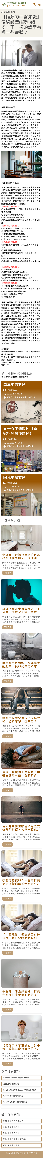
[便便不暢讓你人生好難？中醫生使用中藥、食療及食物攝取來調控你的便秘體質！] (21, 768)
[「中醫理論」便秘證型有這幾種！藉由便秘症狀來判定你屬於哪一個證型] (21, 930)
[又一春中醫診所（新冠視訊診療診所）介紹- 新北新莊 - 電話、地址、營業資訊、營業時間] (21, 448)
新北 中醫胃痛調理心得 (13, 1121)
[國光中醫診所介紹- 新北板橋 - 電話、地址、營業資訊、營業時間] (21, 495)
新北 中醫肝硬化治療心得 (14, 1139)
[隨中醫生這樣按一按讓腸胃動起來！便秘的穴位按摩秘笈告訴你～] (21, 659)
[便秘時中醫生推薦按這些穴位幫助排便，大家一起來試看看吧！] (21, 822)
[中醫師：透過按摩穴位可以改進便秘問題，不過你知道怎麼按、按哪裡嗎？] (21, 551)
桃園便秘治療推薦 (11, 1084)
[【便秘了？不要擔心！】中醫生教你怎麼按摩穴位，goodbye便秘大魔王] (21, 1041)
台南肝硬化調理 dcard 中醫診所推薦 (19, 1090)
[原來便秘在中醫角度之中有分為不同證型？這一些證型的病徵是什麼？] (21, 605)
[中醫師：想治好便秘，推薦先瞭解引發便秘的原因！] (21, 986)
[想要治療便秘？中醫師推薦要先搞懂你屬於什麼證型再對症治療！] (21, 876)
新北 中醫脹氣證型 (11, 1145)
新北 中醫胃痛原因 (11, 1133)
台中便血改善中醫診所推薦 (15, 1102)
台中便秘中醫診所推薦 (13, 1096)
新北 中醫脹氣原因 (11, 1127)
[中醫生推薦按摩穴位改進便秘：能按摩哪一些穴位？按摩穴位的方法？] (21, 713)
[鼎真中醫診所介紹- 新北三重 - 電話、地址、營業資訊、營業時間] (21, 402)
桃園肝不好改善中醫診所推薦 (16, 1077)
